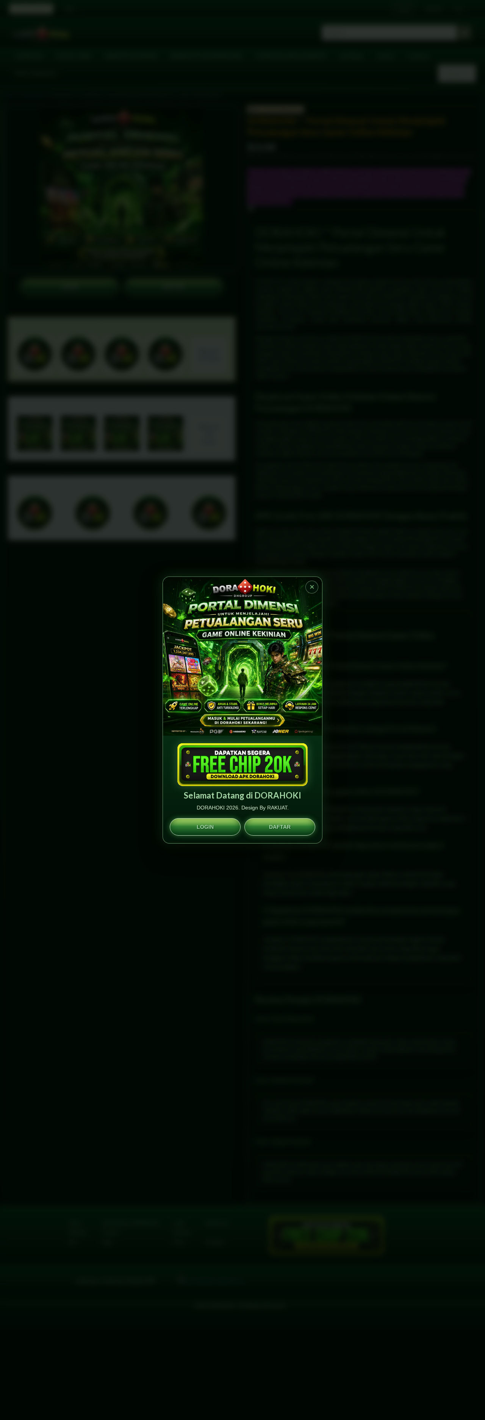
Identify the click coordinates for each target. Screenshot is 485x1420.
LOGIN (205, 827)
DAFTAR (280, 827)
